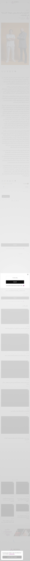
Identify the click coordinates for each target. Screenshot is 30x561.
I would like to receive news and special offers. (14, 285)
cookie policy (12, 554)
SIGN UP (15, 281)
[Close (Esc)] (27, 275)
